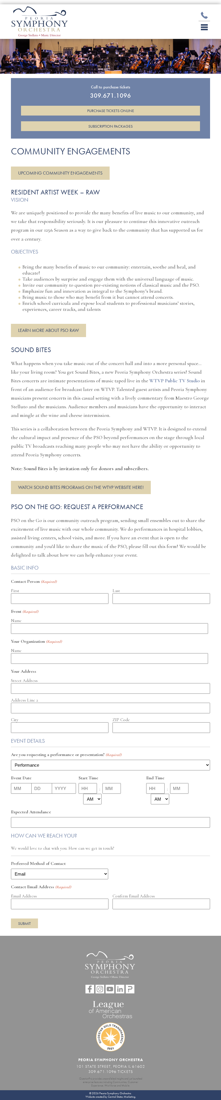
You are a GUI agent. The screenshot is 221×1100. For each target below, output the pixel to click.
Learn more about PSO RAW (48, 330)
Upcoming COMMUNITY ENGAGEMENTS (60, 173)
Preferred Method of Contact (38, 863)
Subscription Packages (110, 126)
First (15, 590)
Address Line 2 (24, 700)
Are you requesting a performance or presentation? (66, 754)
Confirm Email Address (134, 896)
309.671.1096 (102, 1071)
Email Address (24, 896)
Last (116, 590)
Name (16, 620)
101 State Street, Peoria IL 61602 (110, 1066)
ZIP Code (121, 719)
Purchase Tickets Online (110, 110)
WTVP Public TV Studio (174, 381)
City (14, 719)
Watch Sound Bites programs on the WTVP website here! (81, 487)
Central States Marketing (121, 1097)
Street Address (24, 680)
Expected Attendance (31, 812)
